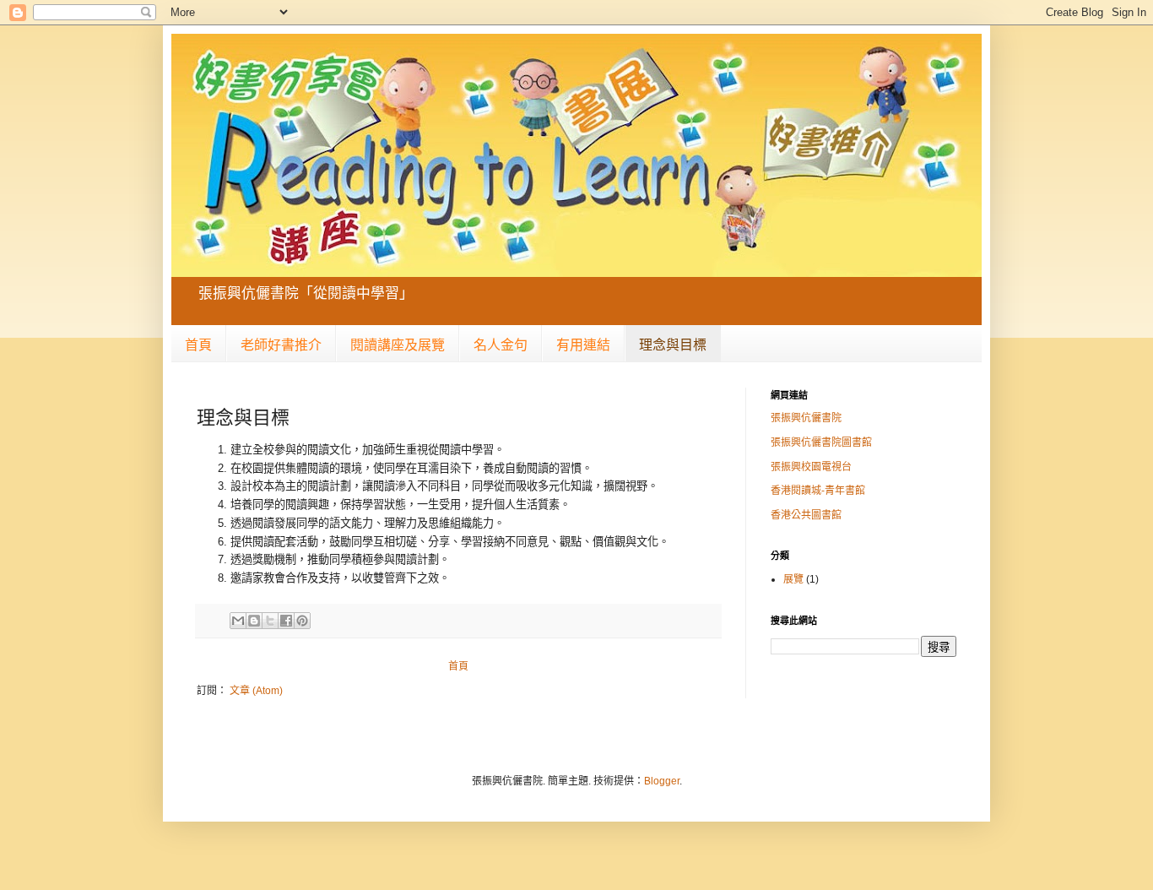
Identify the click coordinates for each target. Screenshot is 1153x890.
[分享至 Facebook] (286, 620)
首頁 (198, 345)
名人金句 (501, 345)
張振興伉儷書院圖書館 (821, 442)
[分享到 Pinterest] (302, 620)
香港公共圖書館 (806, 515)
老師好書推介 (281, 345)
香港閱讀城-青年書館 (818, 491)
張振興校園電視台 (811, 467)
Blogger (661, 781)
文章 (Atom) (256, 691)
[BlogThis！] (254, 620)
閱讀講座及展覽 (397, 345)
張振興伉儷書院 (806, 418)
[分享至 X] (270, 620)
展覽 (793, 579)
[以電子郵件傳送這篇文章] (238, 620)
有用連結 (583, 345)
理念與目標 (672, 345)
